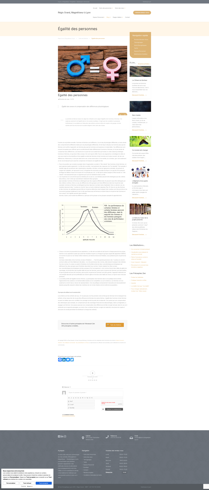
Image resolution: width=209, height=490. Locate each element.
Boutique (86, 467)
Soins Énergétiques (140, 45)
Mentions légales (88, 472)
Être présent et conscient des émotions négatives (139, 266)
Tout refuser (27, 483)
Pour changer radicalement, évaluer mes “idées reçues (139, 290)
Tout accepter (43, 483)
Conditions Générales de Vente (93, 475)
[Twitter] (72, 359)
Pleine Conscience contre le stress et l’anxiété (139, 258)
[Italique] (71, 398)
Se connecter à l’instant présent (140, 249)
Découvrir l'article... (138, 95)
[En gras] (69, 398)
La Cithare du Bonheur (139, 80)
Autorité (133, 283)
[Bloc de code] (85, 398)
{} (89, 397)
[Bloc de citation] (83, 398)
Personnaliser (10, 483)
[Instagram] (65, 436)
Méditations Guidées (140, 54)
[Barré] (76, 398)
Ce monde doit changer (140, 150)
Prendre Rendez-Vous (141, 39)
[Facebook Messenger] (68, 359)
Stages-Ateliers (117, 17)
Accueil (95, 8)
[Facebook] (60, 359)
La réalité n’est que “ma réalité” (140, 286)
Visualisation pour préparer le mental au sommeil (139, 253)
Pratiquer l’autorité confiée (138, 280)
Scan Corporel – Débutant (138, 262)
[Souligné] (73, 398)
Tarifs (136, 48)
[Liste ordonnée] (78, 398)
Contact (127, 17)
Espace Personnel (98, 17)
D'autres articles (143, 64)
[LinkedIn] (62, 436)
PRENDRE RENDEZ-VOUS (142, 12)
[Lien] (87, 398)
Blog (108, 17)
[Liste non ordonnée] (80, 398)
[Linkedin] (64, 359)
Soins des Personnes (90, 454)
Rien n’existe (136, 115)
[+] (92, 397)
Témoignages (138, 42)
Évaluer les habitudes (137, 277)
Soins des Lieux (88, 457)
